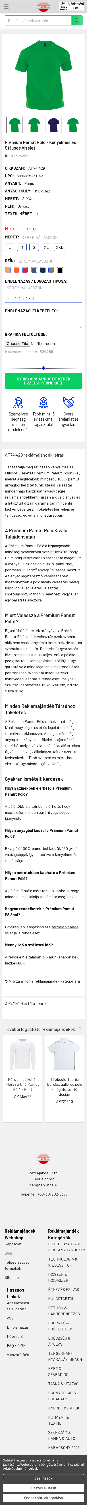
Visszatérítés (18, 1354)
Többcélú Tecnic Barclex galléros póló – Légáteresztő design (64, 1087)
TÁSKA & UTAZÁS (63, 1383)
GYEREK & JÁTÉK (63, 1407)
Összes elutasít (43, 1488)
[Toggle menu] (6, 6)
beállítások (43, 1478)
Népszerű (15, 1336)
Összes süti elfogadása (43, 1497)
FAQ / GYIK (16, 1345)
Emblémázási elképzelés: (31, 310)
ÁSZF (11, 1317)
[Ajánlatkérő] (73, 6)
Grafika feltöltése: (26, 334)
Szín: (29, 260)
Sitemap (12, 1277)
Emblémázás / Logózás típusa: (36, 284)
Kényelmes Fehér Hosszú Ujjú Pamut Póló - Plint (22, 1084)
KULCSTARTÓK (61, 1298)
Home (28, 981)
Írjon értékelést (18, 155)
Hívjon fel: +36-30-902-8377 (44, 1194)
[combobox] (44, 20)
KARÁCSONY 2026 (64, 1447)
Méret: (31, 237)
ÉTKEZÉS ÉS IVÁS (63, 1289)
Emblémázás (18, 1327)
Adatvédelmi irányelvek (20, 1468)
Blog (8, 1252)
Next (79, 1029)
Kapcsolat (13, 1243)
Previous (74, 1029)
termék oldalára (65, 926)
